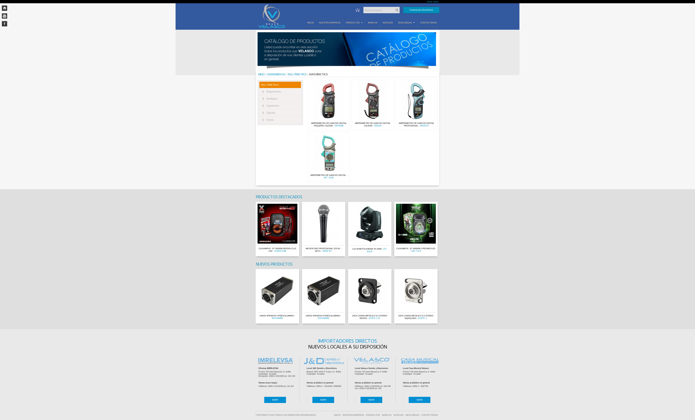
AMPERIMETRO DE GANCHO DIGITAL (328, 175)
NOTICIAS (398, 415)
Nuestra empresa (330, 23)
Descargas (405, 23)
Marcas (373, 23)
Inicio (310, 23)
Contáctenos (428, 23)
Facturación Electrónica (421, 10)
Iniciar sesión (433, 2)
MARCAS (386, 415)
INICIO (337, 415)
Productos (353, 23)
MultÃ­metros (297, 74)
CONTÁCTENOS (429, 415)
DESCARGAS (412, 415)
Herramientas (276, 74)
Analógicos (272, 98)
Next (443, 230)
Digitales (271, 112)
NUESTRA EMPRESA (353, 415)
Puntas (270, 119)
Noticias (388, 23)
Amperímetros (274, 91)
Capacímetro (273, 105)
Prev (252, 230)
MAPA (275, 400)
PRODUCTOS (373, 415)
